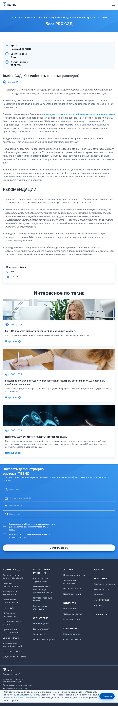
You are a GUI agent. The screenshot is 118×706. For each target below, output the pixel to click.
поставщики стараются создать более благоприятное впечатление (78, 114)
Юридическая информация (15, 688)
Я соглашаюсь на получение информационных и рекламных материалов (29, 535)
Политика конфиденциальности (17, 685)
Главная (15, 17)
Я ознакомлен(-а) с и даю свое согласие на (32, 527)
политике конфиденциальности (20, 697)
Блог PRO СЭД (46, 17)
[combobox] (59, 498)
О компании (29, 17)
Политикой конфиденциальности (39, 524)
